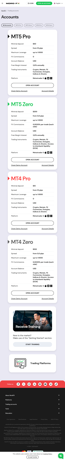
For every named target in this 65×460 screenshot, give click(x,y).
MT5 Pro (18, 25)
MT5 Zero (29, 25)
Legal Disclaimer (33, 419)
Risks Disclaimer (22, 419)
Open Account (32, 85)
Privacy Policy (44, 419)
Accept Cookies (32, 457)
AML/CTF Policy (54, 419)
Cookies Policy (47, 454)
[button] (2, 3)
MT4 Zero (49, 25)
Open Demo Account (19, 91)
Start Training (32, 344)
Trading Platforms (40, 363)
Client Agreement (11, 419)
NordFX (3, 11)
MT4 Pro (39, 25)
